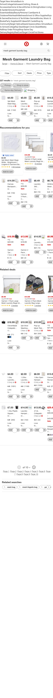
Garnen (23, 199)
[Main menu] (5, 44)
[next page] (34, 467)
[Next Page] (49, 487)
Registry (10, 32)
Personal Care (26, 12)
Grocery (11, 10)
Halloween (18, 4)
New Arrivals (42, 24)
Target (4, 63)
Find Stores (39, 32)
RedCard (18, 32)
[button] (8, 155)
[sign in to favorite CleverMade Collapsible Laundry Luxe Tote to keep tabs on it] (14, 347)
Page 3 (20, 471)
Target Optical (16, 24)
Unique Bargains (49, 431)
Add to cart (8, 172)
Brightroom (34, 106)
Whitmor (49, 189)
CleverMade (9, 330)
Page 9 (27, 474)
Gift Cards (31, 21)
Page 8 (20, 474)
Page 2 (13, 471)
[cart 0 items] (48, 44)
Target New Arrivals (8, 1)
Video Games (30, 18)
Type (49, 73)
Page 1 (6, 471)
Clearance (32, 24)
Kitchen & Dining (31, 7)
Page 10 (34, 474)
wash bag (11, 487)
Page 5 (35, 471)
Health (15, 15)
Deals (24, 24)
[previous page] (19, 467)
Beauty (17, 12)
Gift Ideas (22, 21)
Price (39, 73)
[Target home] (26, 43)
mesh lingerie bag (29, 487)
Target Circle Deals (31, 27)
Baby (11, 12)
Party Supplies (12, 21)
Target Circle (28, 32)
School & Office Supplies (37, 15)
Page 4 (28, 471)
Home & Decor (17, 7)
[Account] (41, 44)
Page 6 (42, 471)
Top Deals (19, 27)
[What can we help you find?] (26, 50)
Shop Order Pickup (10, 29)
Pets (10, 15)
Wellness (22, 15)
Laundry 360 (36, 189)
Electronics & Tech (16, 18)
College (9, 4)
